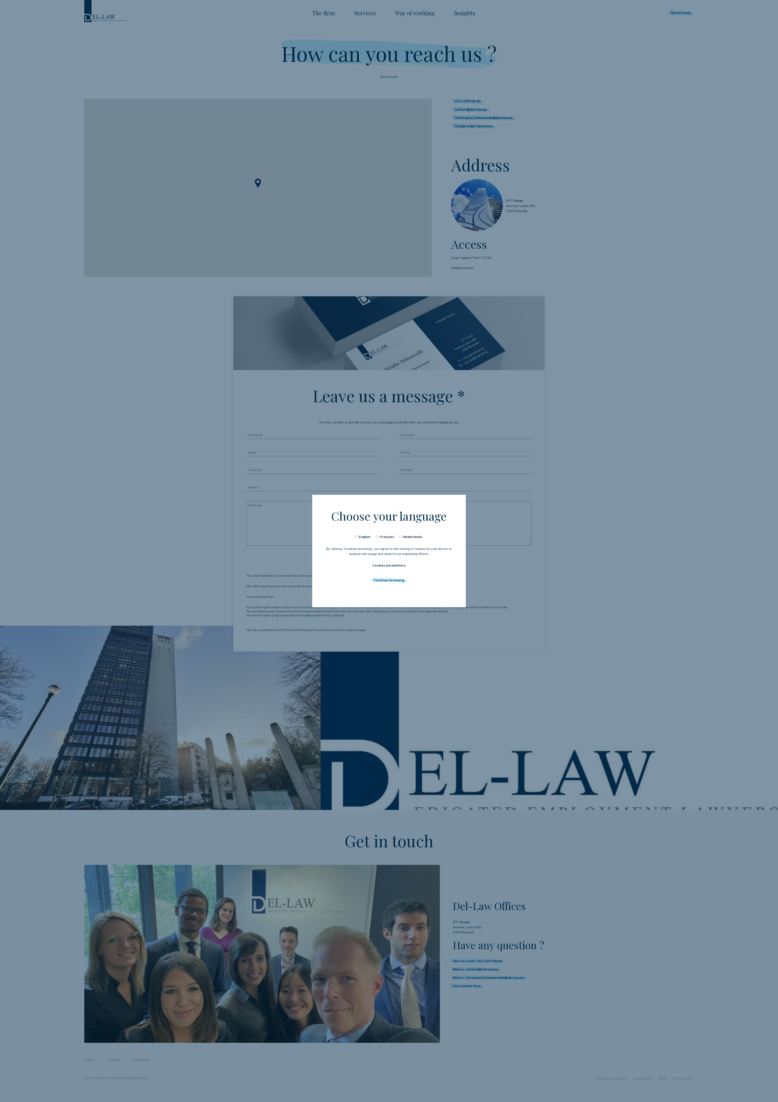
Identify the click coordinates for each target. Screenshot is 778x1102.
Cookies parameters (389, 565)
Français (387, 537)
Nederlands (412, 537)
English (364, 537)
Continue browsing (389, 580)
